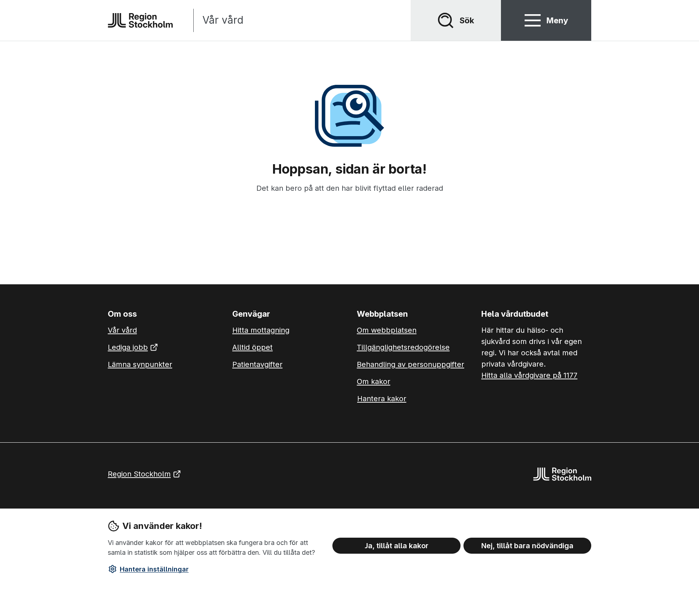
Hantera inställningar (154, 569)
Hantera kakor (381, 398)
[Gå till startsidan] (140, 20)
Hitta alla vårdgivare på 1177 (529, 375)
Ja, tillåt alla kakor (397, 545)
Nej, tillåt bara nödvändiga (527, 545)
